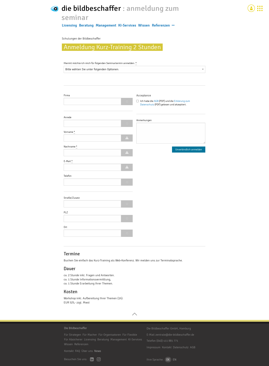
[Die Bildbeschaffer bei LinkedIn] (92, 359)
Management (106, 25)
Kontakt (69, 351)
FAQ (77, 351)
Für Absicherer (73, 339)
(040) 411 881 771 (167, 340)
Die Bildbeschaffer (75, 328)
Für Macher (90, 334)
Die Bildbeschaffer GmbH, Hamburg (169, 328)
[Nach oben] (134, 316)
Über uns (87, 351)
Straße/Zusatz (72, 197)
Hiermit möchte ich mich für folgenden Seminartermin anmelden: (100, 63)
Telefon (68, 175)
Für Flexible (129, 334)
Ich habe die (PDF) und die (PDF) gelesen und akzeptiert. (165, 103)
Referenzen (161, 25)
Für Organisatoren (109, 334)
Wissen (144, 25)
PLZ (66, 212)
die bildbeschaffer (92, 8)
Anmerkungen (144, 120)
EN (174, 359)
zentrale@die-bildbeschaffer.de (174, 334)
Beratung (86, 25)
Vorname (69, 132)
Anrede (67, 117)
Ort (65, 227)
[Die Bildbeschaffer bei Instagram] (99, 359)
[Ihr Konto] (251, 8)
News (97, 351)
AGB (156, 101)
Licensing (69, 25)
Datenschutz (180, 347)
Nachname (70, 146)
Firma (67, 95)
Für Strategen (72, 334)
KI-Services (127, 25)
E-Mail (68, 161)
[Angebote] (260, 8)
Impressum (153, 347)
